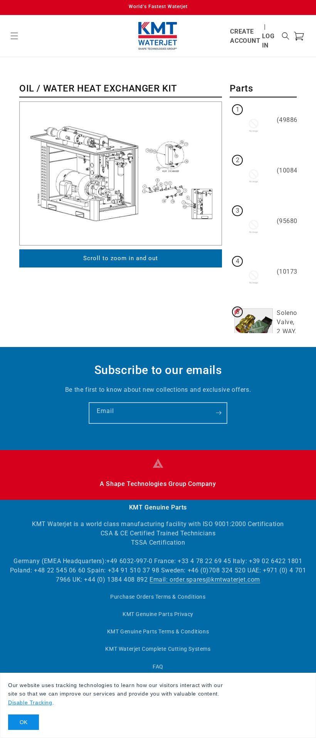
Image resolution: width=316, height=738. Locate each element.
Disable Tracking (30, 702)
